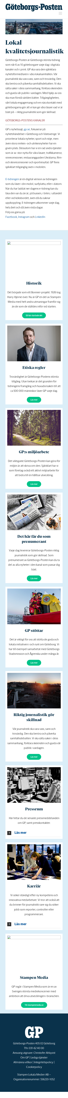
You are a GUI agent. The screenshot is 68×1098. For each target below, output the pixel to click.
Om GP (24, 1057)
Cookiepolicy (34, 1067)
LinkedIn (40, 217)
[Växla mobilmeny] (61, 13)
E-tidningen (12, 179)
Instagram (24, 217)
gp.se (27, 129)
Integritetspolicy (43, 1062)
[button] (34, 833)
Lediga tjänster (39, 1057)
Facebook (11, 217)
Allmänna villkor (22, 1062)
